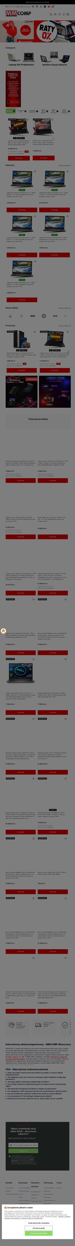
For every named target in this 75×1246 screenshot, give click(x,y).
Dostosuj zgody (39, 1228)
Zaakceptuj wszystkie (38, 1233)
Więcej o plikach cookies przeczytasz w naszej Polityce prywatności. (37, 1217)
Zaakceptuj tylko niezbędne (38, 1223)
